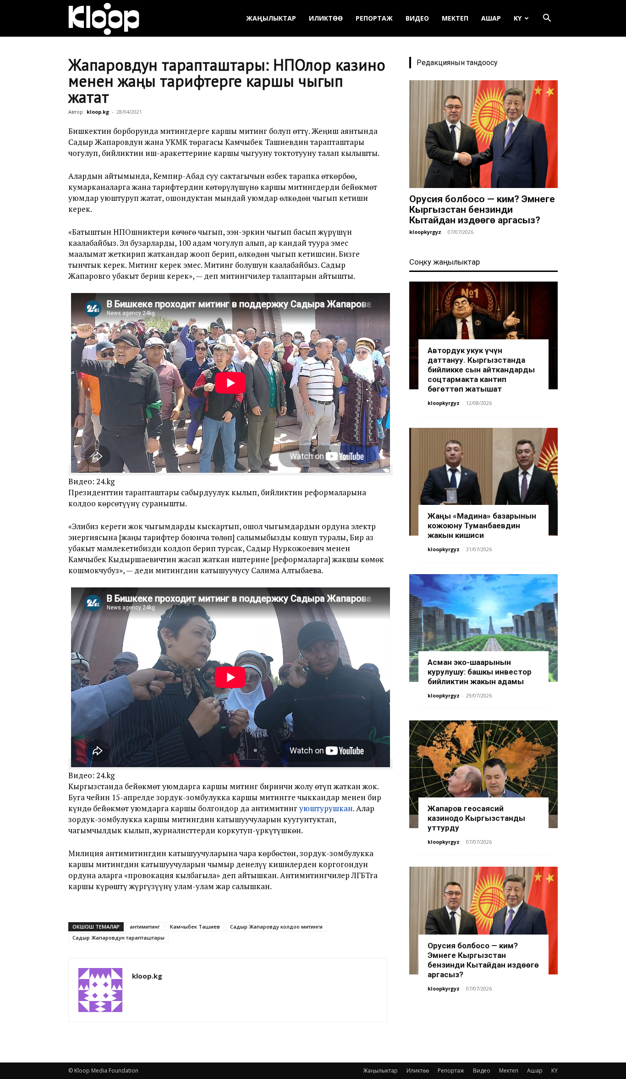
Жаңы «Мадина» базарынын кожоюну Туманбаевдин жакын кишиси (482, 525)
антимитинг (145, 926)
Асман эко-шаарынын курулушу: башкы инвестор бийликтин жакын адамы (480, 672)
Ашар (491, 18)
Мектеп (455, 18)
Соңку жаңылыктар (444, 261)
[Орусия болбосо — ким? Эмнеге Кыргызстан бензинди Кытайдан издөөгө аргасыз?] (483, 134)
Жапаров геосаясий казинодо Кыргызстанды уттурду (476, 818)
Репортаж (374, 18)
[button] (547, 19)
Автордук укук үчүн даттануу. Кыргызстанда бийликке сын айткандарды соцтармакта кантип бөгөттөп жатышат (481, 369)
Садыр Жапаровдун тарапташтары (118, 937)
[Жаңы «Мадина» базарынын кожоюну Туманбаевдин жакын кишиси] (483, 482)
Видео (417, 18)
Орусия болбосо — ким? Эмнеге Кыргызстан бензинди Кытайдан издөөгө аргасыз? (482, 210)
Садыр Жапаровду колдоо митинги (276, 926)
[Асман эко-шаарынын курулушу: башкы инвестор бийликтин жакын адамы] (483, 628)
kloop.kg (98, 111)
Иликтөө (326, 18)
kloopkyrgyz (425, 231)
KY (518, 18)
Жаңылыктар (271, 18)
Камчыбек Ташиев (195, 926)
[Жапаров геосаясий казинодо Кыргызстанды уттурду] (483, 774)
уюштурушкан (326, 808)
